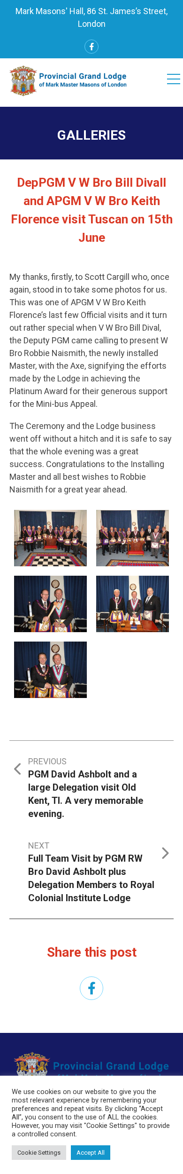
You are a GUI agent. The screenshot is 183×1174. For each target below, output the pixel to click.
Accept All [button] (90, 1152)
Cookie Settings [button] (39, 1152)
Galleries (91, 135)
